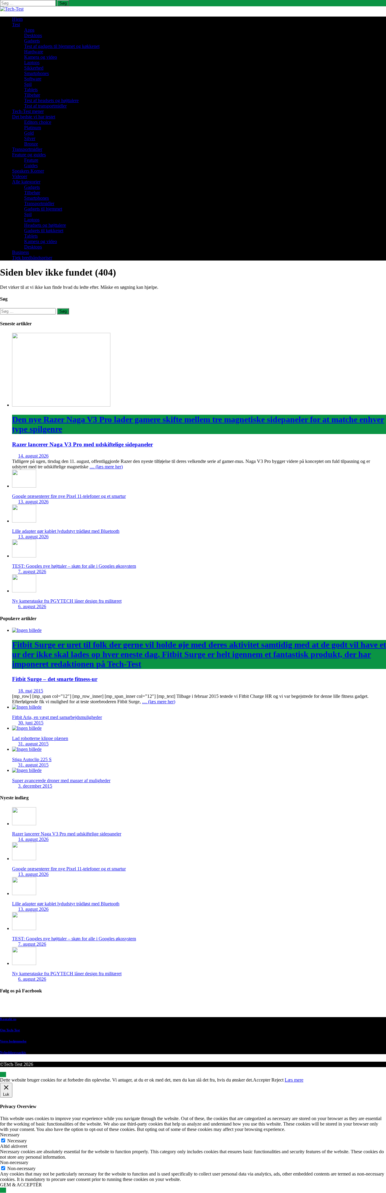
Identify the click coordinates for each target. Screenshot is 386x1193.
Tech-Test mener (28, 111)
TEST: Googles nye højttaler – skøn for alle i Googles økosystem (74, 566)
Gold (29, 133)
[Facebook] (199, 1006)
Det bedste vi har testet (33, 116)
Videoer (19, 176)
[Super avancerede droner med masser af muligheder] (27, 770)
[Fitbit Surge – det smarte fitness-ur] (27, 630)
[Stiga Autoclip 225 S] (27, 749)
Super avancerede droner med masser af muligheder (61, 780)
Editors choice (37, 122)
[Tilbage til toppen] (3, 1074)
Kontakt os (8, 1019)
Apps (29, 30)
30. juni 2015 (30, 722)
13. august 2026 (33, 501)
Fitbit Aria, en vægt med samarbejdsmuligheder (57, 717)
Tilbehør (32, 95)
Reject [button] (277, 1079)
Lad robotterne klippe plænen (40, 738)
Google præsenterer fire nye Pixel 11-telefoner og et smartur (69, 496)
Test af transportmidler (45, 105)
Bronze (31, 143)
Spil (28, 84)
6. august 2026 (32, 606)
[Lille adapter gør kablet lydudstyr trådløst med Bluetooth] (24, 520)
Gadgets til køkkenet (43, 230)
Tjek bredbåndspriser (32, 257)
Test (16, 24)
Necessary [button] (10, 1134)
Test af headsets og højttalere (51, 100)
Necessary (17, 1140)
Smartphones (36, 73)
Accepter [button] (261, 1079)
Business (20, 252)
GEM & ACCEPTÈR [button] (21, 1184)
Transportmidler (27, 149)
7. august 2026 (32, 571)
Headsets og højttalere (45, 225)
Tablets (31, 89)
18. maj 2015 (30, 690)
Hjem (17, 19)
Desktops (33, 35)
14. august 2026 (33, 455)
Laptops (32, 62)
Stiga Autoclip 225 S (32, 759)
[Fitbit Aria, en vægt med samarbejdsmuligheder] (27, 707)
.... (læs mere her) (106, 466)
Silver (29, 138)
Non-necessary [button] (14, 1162)
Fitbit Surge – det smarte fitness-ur (199, 661)
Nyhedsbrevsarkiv (13, 1052)
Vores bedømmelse (13, 1041)
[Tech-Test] (12, 8)
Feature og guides (29, 154)
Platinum (32, 127)
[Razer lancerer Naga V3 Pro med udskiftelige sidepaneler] (61, 405)
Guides (31, 165)
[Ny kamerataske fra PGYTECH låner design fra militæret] (24, 590)
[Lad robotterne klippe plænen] (27, 728)
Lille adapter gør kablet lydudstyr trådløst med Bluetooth (65, 531)
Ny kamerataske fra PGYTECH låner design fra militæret (67, 601)
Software (32, 78)
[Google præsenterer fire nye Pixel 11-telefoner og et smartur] (24, 486)
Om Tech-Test (10, 1030)
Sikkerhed (33, 67)
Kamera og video (40, 57)
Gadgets (32, 40)
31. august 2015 (33, 743)
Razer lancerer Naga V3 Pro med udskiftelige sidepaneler (198, 431)
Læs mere (294, 1079)
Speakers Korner (28, 170)
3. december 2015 (35, 786)
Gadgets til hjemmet (43, 208)
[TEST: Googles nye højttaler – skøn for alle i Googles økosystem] (24, 555)
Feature (31, 160)
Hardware (33, 51)
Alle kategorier (26, 181)
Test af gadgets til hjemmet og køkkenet (62, 46)
